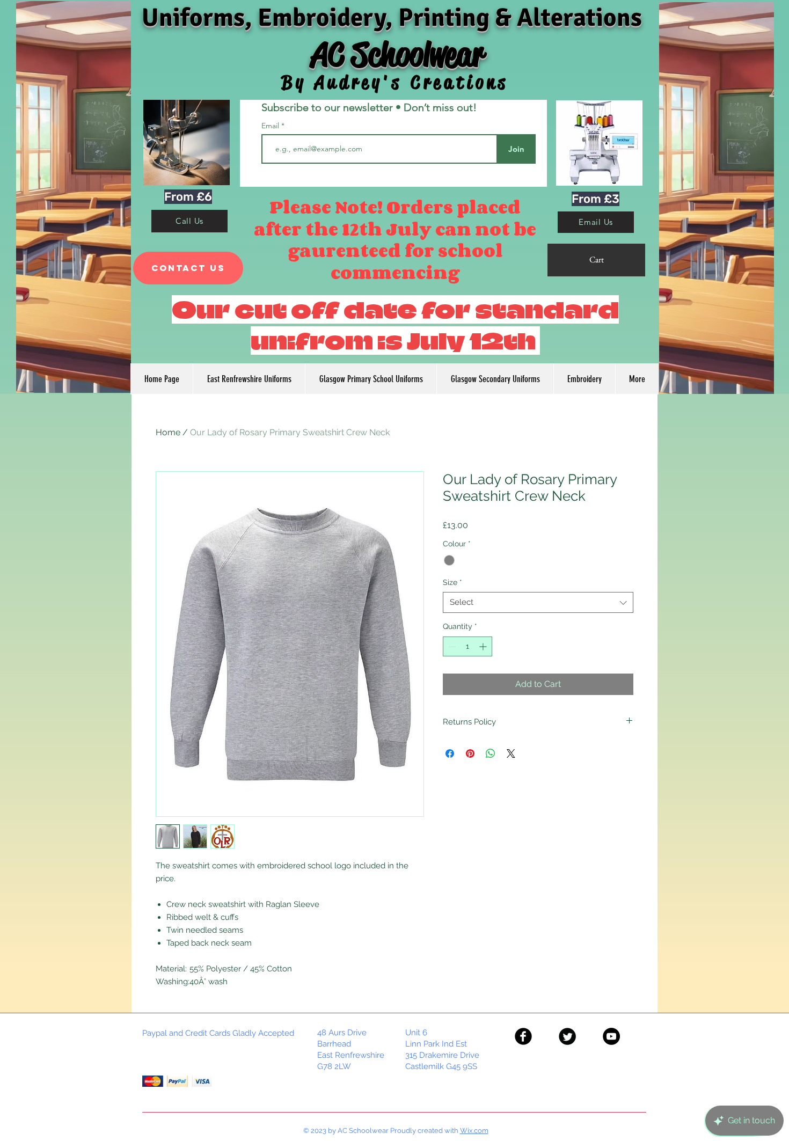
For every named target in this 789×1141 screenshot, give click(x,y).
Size (452, 582)
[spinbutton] (467, 646)
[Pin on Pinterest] (470, 753)
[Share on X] (511, 753)
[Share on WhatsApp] (490, 753)
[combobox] (538, 602)
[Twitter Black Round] (567, 1036)
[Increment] (484, 646)
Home (168, 432)
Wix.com (474, 1131)
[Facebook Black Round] (523, 1036)
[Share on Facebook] (449, 753)
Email (271, 125)
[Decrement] (451, 646)
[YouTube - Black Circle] (611, 1036)
